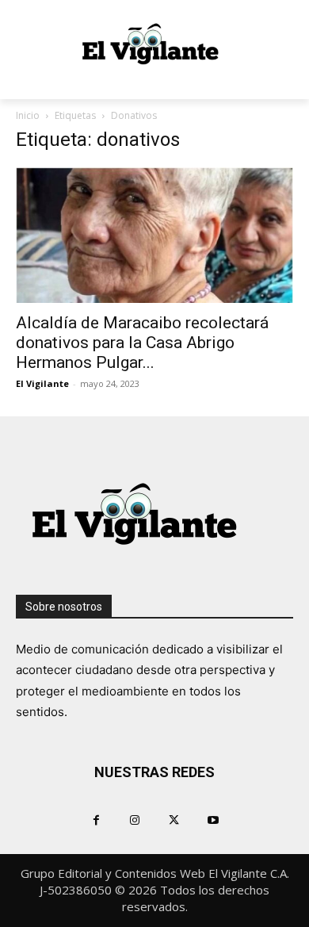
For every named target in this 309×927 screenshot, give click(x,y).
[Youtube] (212, 819)
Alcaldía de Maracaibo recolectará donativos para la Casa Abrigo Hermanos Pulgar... (142, 342)
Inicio (28, 115)
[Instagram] (135, 819)
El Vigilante (42, 383)
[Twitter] (173, 819)
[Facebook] (96, 819)
